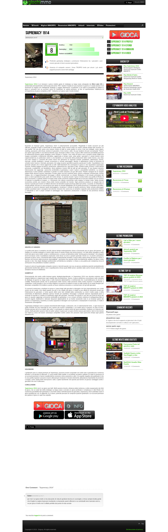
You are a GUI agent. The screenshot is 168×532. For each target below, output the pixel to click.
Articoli (81, 25)
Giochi (36, 25)
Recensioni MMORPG (67, 25)
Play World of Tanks (130, 75)
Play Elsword (128, 84)
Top (142, 524)
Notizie (26, 25)
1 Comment (124, 173)
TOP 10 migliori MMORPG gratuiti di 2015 (133, 296)
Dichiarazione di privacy (134, 529)
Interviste (91, 25)
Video (101, 25)
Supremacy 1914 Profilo (122, 41)
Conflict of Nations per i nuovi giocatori (133, 259)
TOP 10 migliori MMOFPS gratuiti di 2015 (133, 287)
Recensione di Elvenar (121, 189)
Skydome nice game (113, 314)
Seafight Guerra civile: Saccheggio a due (132, 354)
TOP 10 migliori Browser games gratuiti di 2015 (133, 276)
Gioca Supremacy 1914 (124, 34)
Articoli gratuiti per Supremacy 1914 (131, 250)
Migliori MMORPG (48, 25)
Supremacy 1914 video (121, 53)
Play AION (127, 93)
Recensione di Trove (120, 180)
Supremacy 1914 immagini (122, 49)
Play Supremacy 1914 (131, 66)
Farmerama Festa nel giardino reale (132, 345)
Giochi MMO (139, 2)
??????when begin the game (116, 328)
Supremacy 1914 (31, 84)
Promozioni (110, 25)
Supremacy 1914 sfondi (121, 45)
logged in (37, 515)
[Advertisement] (64, 454)
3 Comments (125, 191)
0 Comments (125, 182)
